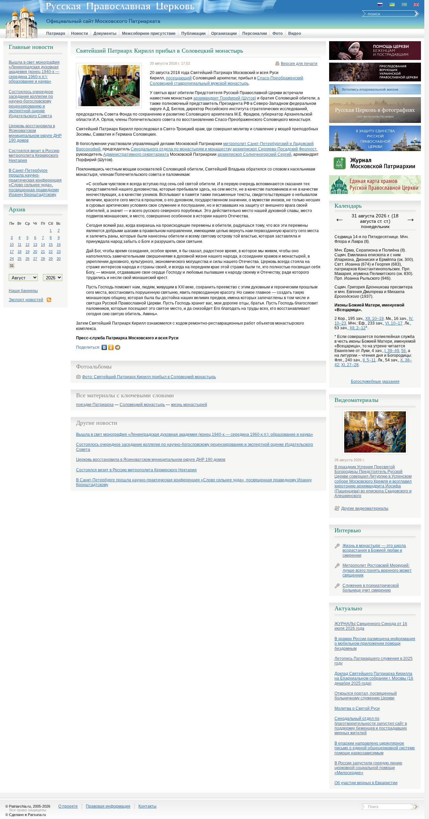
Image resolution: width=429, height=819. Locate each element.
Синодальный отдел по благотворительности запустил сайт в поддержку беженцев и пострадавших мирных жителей (370, 725)
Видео (294, 33)
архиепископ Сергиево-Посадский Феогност (274, 149)
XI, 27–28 (350, 364)
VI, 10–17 (394, 323)
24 (12, 259)
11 (19, 245)
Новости (79, 33)
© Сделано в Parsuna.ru (25, 815)
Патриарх (55, 33)
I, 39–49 (391, 350)
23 (59, 252)
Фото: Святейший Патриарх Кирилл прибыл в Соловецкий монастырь (149, 376)
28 (43, 259)
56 (403, 350)
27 (35, 259)
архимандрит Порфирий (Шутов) (224, 98)
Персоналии (254, 33)
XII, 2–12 (358, 328)
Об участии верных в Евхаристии (365, 782)
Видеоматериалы (356, 400)
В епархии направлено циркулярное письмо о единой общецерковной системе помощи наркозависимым (374, 748)
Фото (277, 33)
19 (27, 252)
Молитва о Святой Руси (357, 708)
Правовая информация (108, 806)
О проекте (68, 806)
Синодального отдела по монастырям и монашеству (181, 149)
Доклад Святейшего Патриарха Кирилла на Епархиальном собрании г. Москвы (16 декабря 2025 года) (373, 678)
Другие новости (96, 422)
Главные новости (31, 47)
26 (27, 259)
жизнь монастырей (189, 405)
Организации (224, 33)
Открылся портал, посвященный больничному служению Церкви (365, 695)
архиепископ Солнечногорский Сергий (254, 154)
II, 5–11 (369, 360)
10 (12, 245)
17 (12, 252)
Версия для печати (299, 63)
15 (51, 245)
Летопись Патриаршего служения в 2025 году (373, 661)
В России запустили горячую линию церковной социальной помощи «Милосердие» (368, 768)
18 (19, 252)
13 (35, 245)
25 (19, 259)
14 (43, 245)
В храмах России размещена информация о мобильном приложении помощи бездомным (374, 643)
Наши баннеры (23, 290)
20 (35, 252)
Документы (105, 33)
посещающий (179, 78)
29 (51, 259)
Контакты (147, 806)
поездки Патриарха (95, 405)
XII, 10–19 (374, 318)
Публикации (193, 33)
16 (59, 245)
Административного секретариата (136, 154)
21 (43, 252)
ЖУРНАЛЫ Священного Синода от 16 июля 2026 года (370, 626)
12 (27, 245)
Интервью (347, 530)
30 (59, 259)
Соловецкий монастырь (142, 405)
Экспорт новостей (26, 299)
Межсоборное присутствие (149, 33)
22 (51, 252)
